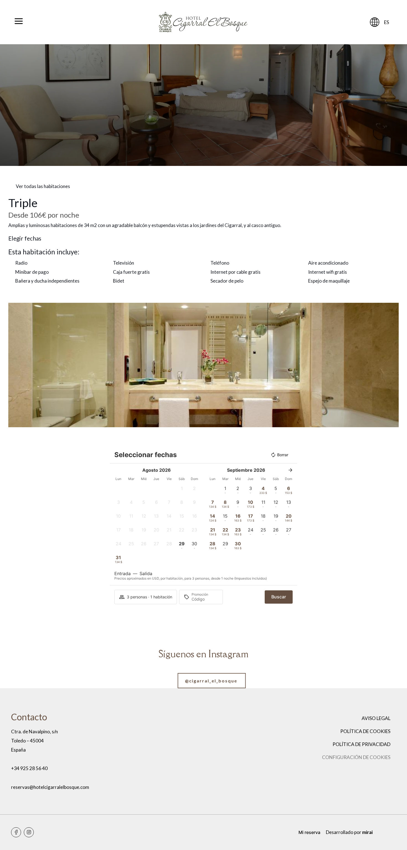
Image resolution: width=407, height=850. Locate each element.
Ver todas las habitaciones (43, 186)
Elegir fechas (24, 238)
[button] (13, 364)
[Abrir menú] (19, 21)
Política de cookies (365, 731)
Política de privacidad (361, 744)
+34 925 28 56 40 (29, 768)
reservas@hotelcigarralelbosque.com (50, 787)
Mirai (367, 832)
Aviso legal (376, 718)
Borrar (282, 454)
